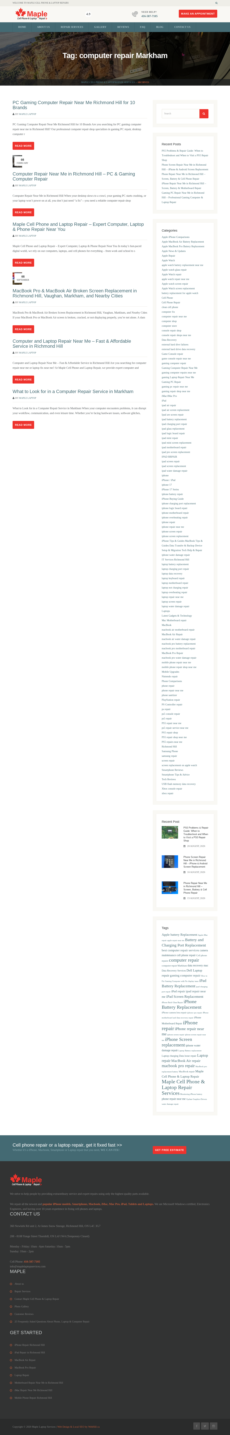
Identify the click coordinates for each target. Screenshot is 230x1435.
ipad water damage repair (174, 470)
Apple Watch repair (171, 274)
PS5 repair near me (171, 723)
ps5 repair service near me (175, 728)
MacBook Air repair (186, 1061)
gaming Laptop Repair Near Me (178, 377)
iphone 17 (167, 484)
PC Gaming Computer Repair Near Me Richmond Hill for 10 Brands (74, 105)
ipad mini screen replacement (176, 442)
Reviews (123, 27)
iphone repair (168, 522)
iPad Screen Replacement (184, 996)
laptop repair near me (172, 597)
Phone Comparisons (172, 681)
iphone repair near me (173, 527)
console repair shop (171, 330)
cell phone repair (186, 955)
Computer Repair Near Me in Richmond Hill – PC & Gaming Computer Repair (74, 176)
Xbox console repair (172, 788)
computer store (169, 326)
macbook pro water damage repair (179, 657)
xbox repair (167, 793)
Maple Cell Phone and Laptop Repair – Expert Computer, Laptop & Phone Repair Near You (78, 227)
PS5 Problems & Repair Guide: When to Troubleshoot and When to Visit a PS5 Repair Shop (185, 155)
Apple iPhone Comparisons (175, 237)
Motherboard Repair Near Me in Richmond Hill (39, 1382)
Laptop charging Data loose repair (179, 1055)
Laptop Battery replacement (189, 1051)
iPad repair (178, 991)
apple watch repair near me (175, 279)
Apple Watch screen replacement (178, 288)
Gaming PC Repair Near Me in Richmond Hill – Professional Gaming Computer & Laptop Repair (183, 197)
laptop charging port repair (175, 569)
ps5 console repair (171, 714)
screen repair (168, 760)
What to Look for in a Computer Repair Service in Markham (73, 391)
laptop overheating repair (174, 592)
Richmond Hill (169, 746)
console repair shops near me (176, 335)
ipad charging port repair (174, 424)
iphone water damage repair (176, 555)
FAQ (142, 27)
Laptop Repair (22, 1375)
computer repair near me (174, 316)
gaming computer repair (174, 363)
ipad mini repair (170, 438)
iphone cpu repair (194, 1013)
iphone (165, 475)
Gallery (100, 27)
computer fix (168, 312)
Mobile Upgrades (170, 671)
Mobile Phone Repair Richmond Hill (33, 1398)
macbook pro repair (178, 1066)
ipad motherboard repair (174, 447)
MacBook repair (187, 1071)
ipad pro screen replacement (176, 452)
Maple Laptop (27, 114)
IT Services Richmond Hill (175, 559)
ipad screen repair (171, 461)
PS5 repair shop (170, 732)
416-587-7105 (149, 16)
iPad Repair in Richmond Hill (30, 1352)
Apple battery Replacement (179, 934)
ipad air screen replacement (175, 410)
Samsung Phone (170, 751)
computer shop (169, 321)
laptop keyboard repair (173, 578)
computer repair (184, 960)
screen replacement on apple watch (179, 765)
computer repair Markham (174, 965)
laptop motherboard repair (175, 583)
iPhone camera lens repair (174, 1012)
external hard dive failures (175, 344)
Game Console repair (172, 354)
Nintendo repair (170, 676)
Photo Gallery (22, 1306)
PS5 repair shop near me (174, 737)
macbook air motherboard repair (178, 629)
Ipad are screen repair (173, 414)
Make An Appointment (198, 13)
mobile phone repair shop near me (179, 667)
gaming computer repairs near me (179, 372)
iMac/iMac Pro (169, 396)
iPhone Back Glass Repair (172, 1002)
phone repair (168, 686)
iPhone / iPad (168, 480)
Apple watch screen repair (175, 283)
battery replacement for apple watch (180, 293)
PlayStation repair (171, 700)
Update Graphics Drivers (196, 1099)
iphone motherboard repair (175, 513)
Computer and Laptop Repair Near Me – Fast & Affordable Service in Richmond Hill (72, 343)
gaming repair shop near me (176, 391)
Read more (23, 145)
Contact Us (182, 27)
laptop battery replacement (175, 564)
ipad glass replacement (173, 428)
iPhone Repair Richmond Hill (30, 1345)
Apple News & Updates (174, 251)
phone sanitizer (169, 695)
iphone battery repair (172, 494)
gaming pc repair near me (175, 386)
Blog (159, 27)
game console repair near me (176, 358)
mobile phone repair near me (176, 662)
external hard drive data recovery (178, 349)
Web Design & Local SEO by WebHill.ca (78, 1426)
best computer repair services (180, 950)
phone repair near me (172, 690)
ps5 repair (167, 718)
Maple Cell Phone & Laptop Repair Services (108, 82)
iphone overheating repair (175, 517)
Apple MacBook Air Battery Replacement (183, 241)
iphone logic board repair (174, 508)
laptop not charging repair (175, 587)
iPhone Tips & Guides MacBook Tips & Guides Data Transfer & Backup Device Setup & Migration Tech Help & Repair (182, 546)
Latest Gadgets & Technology (177, 615)
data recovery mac (198, 965)
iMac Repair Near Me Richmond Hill (33, 1390)
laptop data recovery (172, 573)
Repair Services (72, 27)
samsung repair (169, 756)
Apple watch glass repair (174, 269)
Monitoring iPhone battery (191, 1094)
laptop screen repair (172, 601)
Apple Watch (168, 260)
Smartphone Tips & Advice (176, 774)
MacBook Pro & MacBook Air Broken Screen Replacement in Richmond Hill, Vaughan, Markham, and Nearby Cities (75, 293)
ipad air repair (169, 405)
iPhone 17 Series (170, 489)
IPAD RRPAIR (169, 456)
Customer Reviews (24, 1314)
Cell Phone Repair (171, 302)
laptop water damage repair (175, 606)
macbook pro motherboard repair (178, 648)
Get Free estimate (169, 1150)
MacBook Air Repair (172, 634)
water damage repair (170, 1104)
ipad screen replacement (174, 466)
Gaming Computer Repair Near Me (179, 368)
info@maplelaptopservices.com (27, 1266)
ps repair (166, 709)
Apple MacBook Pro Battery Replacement (183, 246)
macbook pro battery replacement (179, 643)
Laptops (166, 611)
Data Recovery (169, 340)
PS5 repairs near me (172, 742)
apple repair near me (175, 940)
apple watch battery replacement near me (182, 265)
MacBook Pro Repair (172, 653)
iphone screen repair (172, 531)
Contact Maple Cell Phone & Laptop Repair (37, 1299)
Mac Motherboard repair (174, 620)
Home (22, 27)
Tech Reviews (169, 779)
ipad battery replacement (174, 419)
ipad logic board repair (173, 433)
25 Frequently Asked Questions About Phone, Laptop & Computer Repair (52, 1321)
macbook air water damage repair (179, 639)
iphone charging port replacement (179, 503)
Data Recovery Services (174, 970)
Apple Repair (168, 255)
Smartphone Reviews (172, 770)
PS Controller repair (172, 704)
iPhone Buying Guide (173, 499)
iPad (164, 400)
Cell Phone (167, 297)
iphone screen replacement (175, 536)
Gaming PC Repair (171, 382)
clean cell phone (170, 307)
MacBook (166, 625)
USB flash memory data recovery (179, 784)
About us (43, 27)
